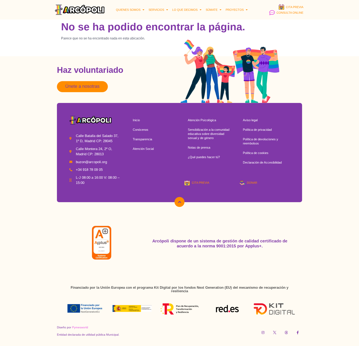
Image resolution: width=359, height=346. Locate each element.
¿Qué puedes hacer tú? (204, 157)
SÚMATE (212, 9)
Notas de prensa (199, 147)
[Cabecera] (179, 202)
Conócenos (140, 129)
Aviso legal (250, 120)
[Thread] (286, 332)
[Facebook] (297, 332)
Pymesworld (80, 327)
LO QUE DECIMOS (185, 9)
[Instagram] (263, 332)
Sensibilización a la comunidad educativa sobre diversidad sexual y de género (208, 134)
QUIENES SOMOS (128, 9)
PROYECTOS (235, 9)
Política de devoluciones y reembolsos (260, 141)
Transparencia (142, 139)
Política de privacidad (257, 129)
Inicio (136, 120)
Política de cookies (255, 153)
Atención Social (143, 148)
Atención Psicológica (202, 120)
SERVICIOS (156, 9)
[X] (274, 332)
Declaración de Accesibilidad (262, 162)
